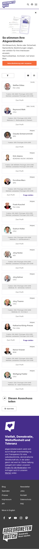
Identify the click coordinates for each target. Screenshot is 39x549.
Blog (4, 487)
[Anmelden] (32, 4)
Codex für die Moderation (16, 468)
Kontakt (23, 495)
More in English (8, 510)
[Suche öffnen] (28, 4)
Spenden (6, 491)
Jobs (22, 491)
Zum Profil (19, 100)
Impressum (7, 499)
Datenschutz (25, 499)
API (3, 504)
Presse (5, 495)
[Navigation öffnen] (36, 4)
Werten (8, 473)
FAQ (22, 504)
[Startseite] (9, 4)
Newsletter (25, 487)
